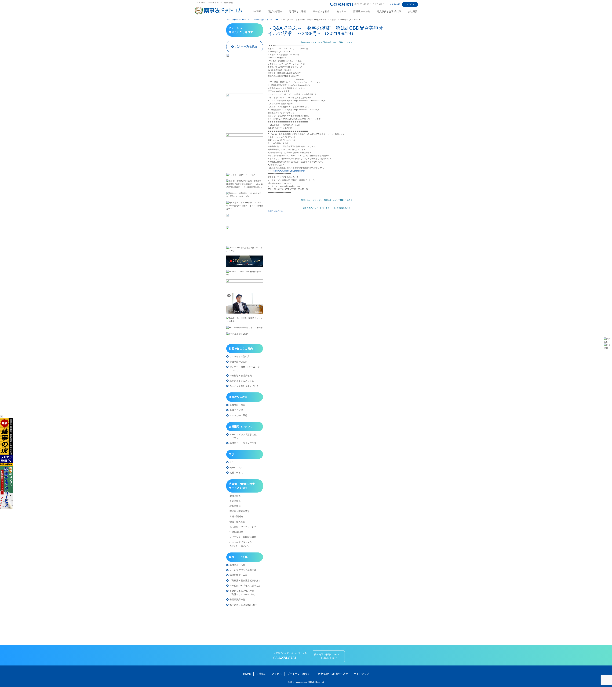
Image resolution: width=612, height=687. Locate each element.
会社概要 (412, 11)
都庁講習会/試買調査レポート (244, 604)
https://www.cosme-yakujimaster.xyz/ (289, 171)
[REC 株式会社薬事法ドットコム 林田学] (244, 327)
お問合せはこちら (275, 211)
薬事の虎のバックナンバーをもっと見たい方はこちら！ (327, 208)
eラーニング (235, 467)
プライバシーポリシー (300, 673)
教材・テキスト (237, 472)
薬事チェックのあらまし (241, 380)
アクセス (277, 673)
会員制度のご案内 (238, 361)
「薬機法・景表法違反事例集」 (245, 580)
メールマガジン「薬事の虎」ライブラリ (244, 436)
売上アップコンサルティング (244, 386)
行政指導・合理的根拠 (240, 375)
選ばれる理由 (275, 11)
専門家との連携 (297, 11)
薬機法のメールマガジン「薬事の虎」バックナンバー (255, 19)
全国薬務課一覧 (237, 599)
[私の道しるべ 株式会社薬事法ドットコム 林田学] (244, 320)
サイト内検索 (393, 4)
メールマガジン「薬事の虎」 (244, 570)
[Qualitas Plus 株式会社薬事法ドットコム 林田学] (244, 249)
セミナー (341, 11)
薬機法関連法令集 (238, 575)
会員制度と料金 (237, 405)
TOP (228, 19)
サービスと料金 (321, 11)
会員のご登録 (236, 410)
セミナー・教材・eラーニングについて (244, 368)
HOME (257, 11)
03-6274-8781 (343, 4)
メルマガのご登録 (238, 415)
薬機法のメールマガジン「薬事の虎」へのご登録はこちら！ (327, 42)
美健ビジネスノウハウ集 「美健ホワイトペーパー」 (242, 593)
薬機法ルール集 (361, 11)
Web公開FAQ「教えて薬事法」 (245, 585)
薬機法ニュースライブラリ (242, 443)
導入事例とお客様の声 (389, 11)
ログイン (410, 4)
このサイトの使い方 (239, 356)
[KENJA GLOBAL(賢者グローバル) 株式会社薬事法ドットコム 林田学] (244, 303)
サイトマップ (361, 673)
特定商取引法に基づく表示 (333, 673)
